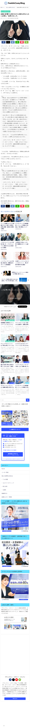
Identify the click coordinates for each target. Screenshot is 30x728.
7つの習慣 (5, 479)
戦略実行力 (4, 493)
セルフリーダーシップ (8, 482)
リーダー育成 (5, 472)
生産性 (4, 489)
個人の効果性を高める (5, 11)
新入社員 (5, 486)
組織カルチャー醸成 (7, 496)
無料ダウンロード (15, 429)
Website (15, 698)
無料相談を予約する (13, 454)
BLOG (3, 468)
